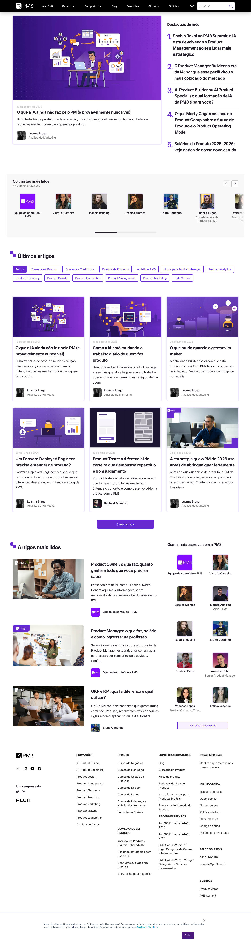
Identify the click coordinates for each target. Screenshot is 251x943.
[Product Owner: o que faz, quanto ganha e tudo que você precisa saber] (48, 579)
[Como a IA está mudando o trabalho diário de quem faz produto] (125, 317)
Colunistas (133, 6)
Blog (114, 6)
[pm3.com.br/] (24, 755)
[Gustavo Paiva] (184, 660)
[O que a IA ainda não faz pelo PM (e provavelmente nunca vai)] (87, 58)
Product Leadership (87, 278)
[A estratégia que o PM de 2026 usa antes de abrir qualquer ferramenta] (202, 428)
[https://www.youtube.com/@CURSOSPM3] (32, 768)
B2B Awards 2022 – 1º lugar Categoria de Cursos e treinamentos (175, 849)
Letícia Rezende (220, 706)
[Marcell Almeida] (220, 593)
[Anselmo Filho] (220, 660)
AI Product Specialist (89, 770)
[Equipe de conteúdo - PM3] (95, 612)
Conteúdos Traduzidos (79, 269)
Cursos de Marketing (131, 770)
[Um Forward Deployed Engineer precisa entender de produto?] (48, 428)
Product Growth (57, 278)
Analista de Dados (88, 824)
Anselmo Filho (220, 671)
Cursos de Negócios (130, 763)
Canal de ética (209, 819)
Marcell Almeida (220, 605)
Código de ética (210, 826)
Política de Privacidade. (148, 927)
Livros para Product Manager (182, 269)
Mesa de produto (169, 776)
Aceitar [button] (188, 935)
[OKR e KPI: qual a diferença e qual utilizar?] (48, 706)
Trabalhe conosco (211, 791)
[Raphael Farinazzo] (97, 503)
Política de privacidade (214, 832)
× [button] (204, 919)
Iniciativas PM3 (146, 269)
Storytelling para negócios (134, 873)
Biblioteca (174, 6)
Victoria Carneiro (220, 573)
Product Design (86, 776)
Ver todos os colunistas (202, 725)
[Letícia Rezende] (220, 695)
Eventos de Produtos (115, 269)
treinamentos (167, 868)
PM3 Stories (182, 278)
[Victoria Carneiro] (220, 562)
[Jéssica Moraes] (184, 593)
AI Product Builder (88, 763)
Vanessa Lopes (185, 706)
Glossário (153, 6)
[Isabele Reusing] (184, 628)
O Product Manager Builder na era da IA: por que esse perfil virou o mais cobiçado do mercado (205, 72)
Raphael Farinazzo (116, 503)
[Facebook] (39, 769)
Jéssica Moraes (185, 605)
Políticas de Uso (210, 812)
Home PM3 (47, 6)
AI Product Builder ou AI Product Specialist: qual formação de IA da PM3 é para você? (204, 96)
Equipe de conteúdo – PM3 (185, 573)
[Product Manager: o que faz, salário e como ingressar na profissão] (48, 645)
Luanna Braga (36, 390)
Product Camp (209, 888)
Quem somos (208, 798)
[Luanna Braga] (21, 135)
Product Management (121, 278)
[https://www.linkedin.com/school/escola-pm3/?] (25, 768)
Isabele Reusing (185, 639)
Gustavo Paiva (185, 671)
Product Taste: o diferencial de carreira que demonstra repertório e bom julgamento (124, 465)
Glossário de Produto (172, 770)
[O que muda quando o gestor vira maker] (202, 317)
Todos (20, 269)
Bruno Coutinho (220, 639)
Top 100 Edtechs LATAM (174, 834)
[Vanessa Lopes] (184, 695)
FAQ (192, 6)
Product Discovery (27, 278)
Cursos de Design (129, 787)
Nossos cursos (209, 805)
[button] (68, 6)
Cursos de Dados (128, 794)
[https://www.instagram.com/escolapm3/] (18, 768)
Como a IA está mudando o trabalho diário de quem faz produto (118, 354)
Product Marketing (155, 278)
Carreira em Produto (45, 269)
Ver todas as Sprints (130, 812)
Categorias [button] (91, 6)
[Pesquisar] (231, 6)
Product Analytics (219, 269)
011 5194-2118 (209, 857)
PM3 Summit (208, 895)
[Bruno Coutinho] (95, 728)
